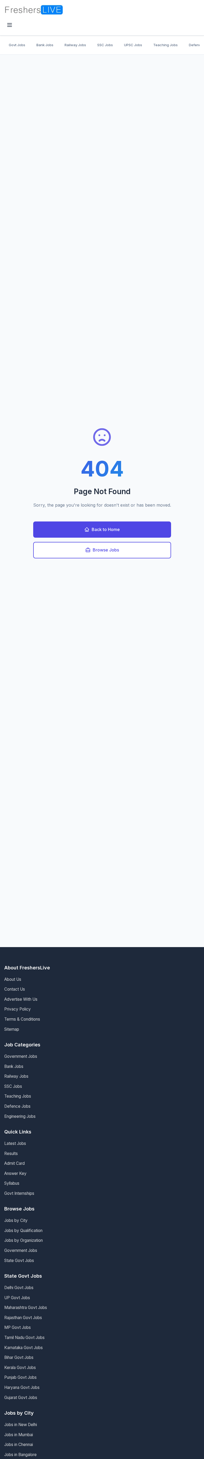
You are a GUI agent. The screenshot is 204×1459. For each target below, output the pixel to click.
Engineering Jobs (20, 1116)
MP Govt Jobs (17, 1327)
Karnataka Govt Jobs (23, 1347)
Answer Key (15, 1173)
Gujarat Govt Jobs (20, 1397)
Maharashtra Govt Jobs (25, 1307)
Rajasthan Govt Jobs (23, 1317)
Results (11, 1153)
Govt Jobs (17, 45)
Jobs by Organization (23, 1240)
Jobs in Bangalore (20, 1454)
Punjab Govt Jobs (20, 1377)
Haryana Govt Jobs (22, 1387)
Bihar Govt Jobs (18, 1357)
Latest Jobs (15, 1143)
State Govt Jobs (19, 1260)
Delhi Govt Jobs (18, 1287)
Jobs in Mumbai (18, 1434)
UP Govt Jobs (17, 1297)
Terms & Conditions (22, 1019)
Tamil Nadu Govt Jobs (24, 1337)
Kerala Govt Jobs (20, 1367)
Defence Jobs (17, 1106)
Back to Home (106, 529)
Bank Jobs (44, 45)
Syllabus (11, 1183)
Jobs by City (16, 1220)
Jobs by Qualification (23, 1230)
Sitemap (11, 1029)
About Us (12, 979)
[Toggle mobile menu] (9, 25)
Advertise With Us (20, 999)
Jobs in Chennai (18, 1444)
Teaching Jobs (165, 45)
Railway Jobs (75, 45)
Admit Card (14, 1163)
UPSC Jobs (133, 45)
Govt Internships (19, 1193)
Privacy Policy (17, 1009)
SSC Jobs (105, 45)
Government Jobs (20, 1056)
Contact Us (14, 989)
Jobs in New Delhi (20, 1424)
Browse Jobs (106, 550)
